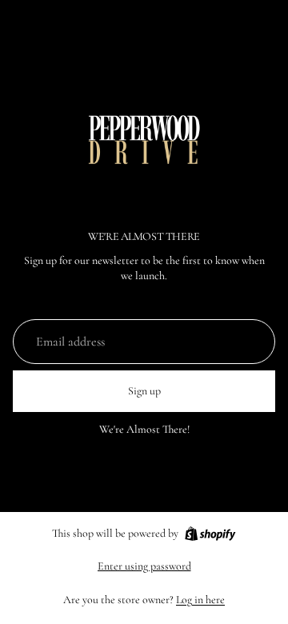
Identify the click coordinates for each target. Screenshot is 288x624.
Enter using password (144, 566)
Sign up (144, 391)
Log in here (200, 599)
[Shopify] (210, 533)
